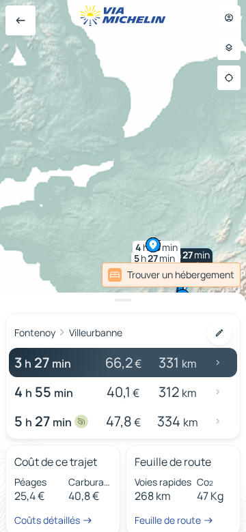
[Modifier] (219, 333)
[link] (171, 275)
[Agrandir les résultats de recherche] (123, 300)
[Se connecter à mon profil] (229, 17)
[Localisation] (229, 77)
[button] (189, 260)
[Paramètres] (229, 47)
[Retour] (20, 20)
